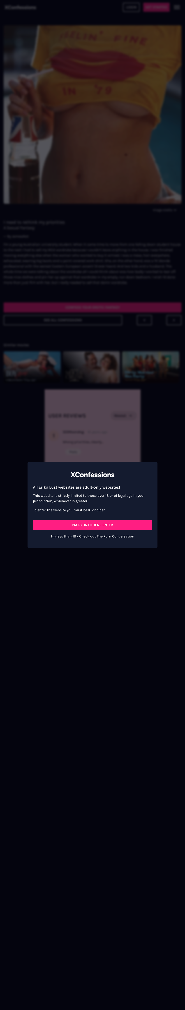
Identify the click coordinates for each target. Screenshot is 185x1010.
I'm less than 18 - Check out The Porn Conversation (92, 536)
